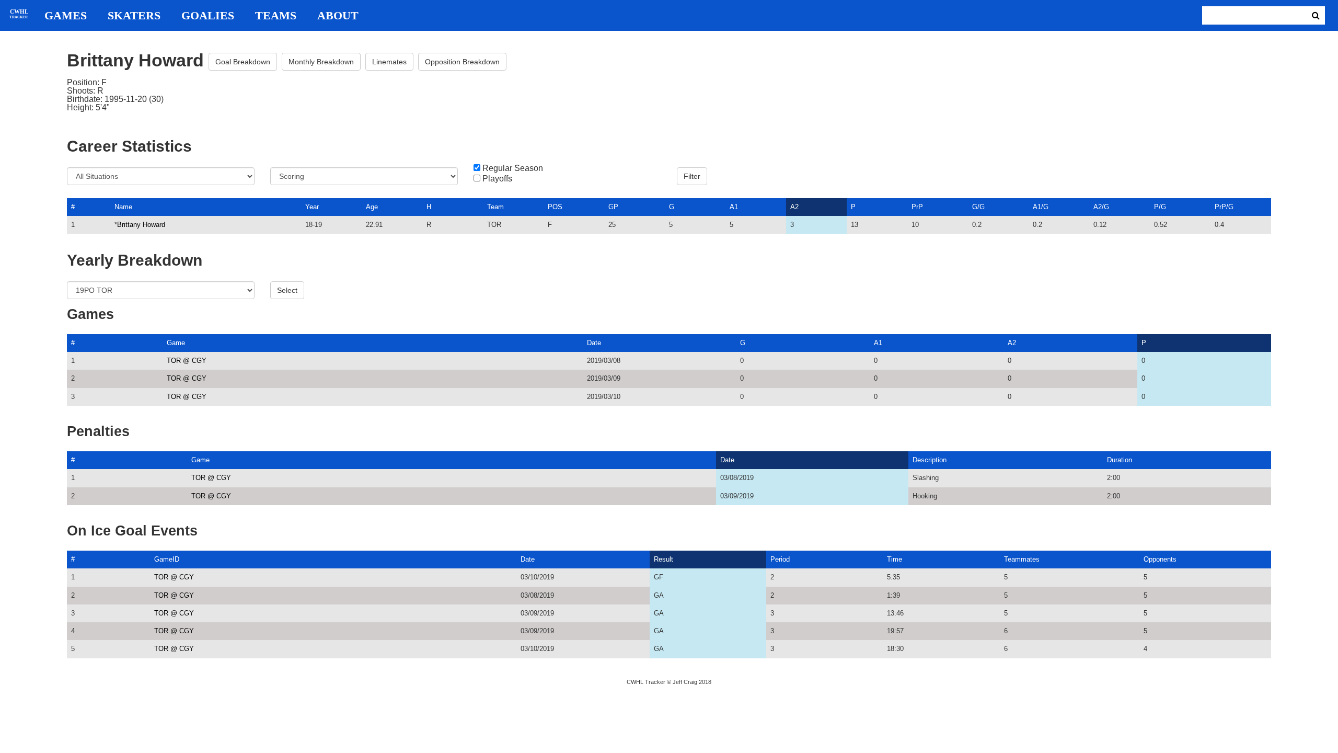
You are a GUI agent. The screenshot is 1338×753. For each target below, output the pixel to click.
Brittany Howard (141, 225)
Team (495, 207)
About (338, 15)
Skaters (134, 15)
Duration (1119, 460)
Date (594, 343)
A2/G (1101, 207)
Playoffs (497, 179)
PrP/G (1224, 207)
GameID (166, 559)
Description (930, 460)
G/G (978, 207)
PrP (917, 207)
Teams (275, 15)
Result (663, 559)
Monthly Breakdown (321, 62)
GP (613, 207)
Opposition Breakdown (462, 62)
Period (780, 559)
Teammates (1022, 559)
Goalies (207, 15)
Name (123, 207)
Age (372, 207)
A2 (794, 207)
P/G (1160, 207)
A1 (734, 207)
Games (65, 15)
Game (176, 343)
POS (555, 207)
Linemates (389, 62)
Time (894, 559)
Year (312, 207)
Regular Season (512, 168)
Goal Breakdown (242, 62)
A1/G (1040, 207)
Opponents (1160, 559)
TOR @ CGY (186, 360)
